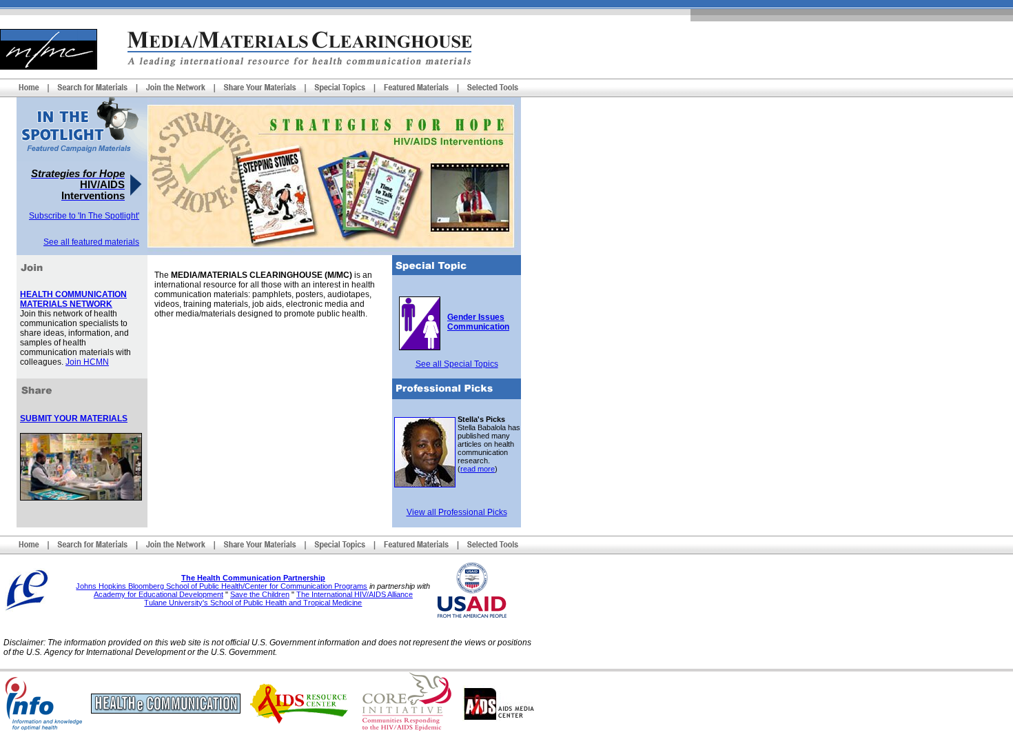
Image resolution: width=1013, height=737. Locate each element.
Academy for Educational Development (158, 594)
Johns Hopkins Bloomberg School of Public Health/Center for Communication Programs (221, 586)
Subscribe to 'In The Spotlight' (84, 216)
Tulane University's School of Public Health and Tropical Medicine (253, 602)
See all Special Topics (457, 364)
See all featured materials (91, 242)
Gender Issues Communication (478, 322)
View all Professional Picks (457, 512)
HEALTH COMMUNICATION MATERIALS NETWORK (73, 299)
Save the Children (259, 594)
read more (477, 469)
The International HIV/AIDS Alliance (354, 594)
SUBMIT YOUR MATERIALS (73, 418)
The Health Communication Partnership (253, 578)
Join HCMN (87, 362)
